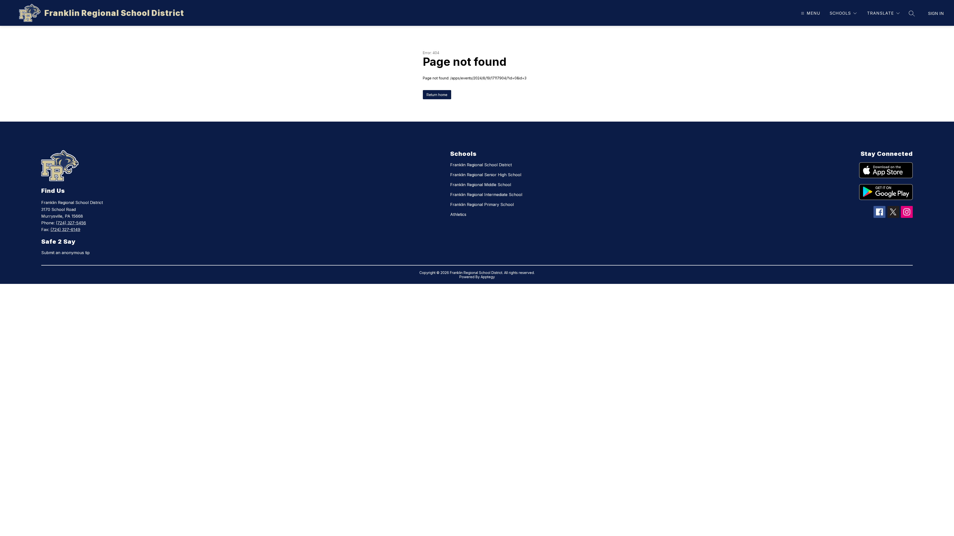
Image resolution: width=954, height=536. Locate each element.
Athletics (458, 214)
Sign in (936, 13)
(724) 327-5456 (71, 222)
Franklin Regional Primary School (482, 204)
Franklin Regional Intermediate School (486, 194)
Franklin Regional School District (481, 164)
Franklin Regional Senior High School (485, 174)
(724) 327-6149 (65, 229)
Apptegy (488, 277)
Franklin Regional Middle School (480, 184)
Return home (437, 95)
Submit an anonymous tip (65, 252)
